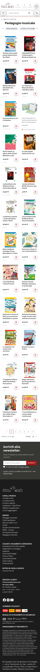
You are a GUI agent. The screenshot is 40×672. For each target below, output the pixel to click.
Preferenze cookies (9, 669)
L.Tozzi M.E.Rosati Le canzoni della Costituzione (29, 414)
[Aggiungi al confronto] (15, 42)
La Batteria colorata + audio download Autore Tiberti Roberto (10, 218)
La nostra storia (8, 501)
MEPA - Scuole (8, 530)
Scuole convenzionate (10, 528)
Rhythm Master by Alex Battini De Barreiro (9, 87)
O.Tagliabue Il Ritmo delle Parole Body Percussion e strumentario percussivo (10, 381)
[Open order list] (37, 13)
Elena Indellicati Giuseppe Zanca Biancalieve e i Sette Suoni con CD (10, 251)
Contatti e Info (7, 498)
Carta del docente (9, 559)
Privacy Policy (8, 473)
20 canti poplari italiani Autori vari (28, 152)
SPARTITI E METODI (9, 19)
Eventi (4, 525)
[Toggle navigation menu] (36, 6)
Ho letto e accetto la (17, 467)
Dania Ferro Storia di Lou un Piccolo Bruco (29, 250)
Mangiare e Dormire (9, 535)
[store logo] (7, 5)
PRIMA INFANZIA (11, 29)
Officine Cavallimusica (10, 508)
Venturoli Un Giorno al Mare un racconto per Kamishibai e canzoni (10, 316)
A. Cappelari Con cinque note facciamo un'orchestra (8, 349)
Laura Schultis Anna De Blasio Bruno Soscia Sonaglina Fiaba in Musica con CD (29, 218)
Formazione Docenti (10, 532)
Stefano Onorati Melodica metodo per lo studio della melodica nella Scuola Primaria (29, 283)
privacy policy (24, 467)
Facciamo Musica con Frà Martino (10, 119)
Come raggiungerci (9, 510)
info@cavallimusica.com (11, 582)
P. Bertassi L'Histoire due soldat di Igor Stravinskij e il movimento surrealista (10, 414)
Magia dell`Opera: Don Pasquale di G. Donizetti (28, 381)
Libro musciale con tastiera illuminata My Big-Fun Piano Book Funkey (29, 120)
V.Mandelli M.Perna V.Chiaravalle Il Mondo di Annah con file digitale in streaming (29, 55)
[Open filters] (3, 13)
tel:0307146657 (8, 584)
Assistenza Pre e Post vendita (13, 546)
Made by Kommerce (26, 669)
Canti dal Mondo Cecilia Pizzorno (8, 283)
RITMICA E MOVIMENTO (29, 29)
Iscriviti (31, 463)
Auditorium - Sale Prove (11, 506)
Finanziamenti (7, 563)
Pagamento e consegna (11, 549)
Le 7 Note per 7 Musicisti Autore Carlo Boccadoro (28, 87)
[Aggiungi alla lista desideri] (15, 38)
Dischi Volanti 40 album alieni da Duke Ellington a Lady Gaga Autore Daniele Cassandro (10, 153)
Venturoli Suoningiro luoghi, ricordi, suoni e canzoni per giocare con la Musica (29, 316)
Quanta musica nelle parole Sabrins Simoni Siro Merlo (10, 55)
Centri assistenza (8, 520)
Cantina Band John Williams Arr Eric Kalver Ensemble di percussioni (9, 186)
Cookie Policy (31, 667)
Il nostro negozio (8, 503)
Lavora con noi (8, 571)
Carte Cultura (7, 561)
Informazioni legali (9, 554)
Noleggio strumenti (9, 518)
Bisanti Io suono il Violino (28, 348)
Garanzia (5, 551)
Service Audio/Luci (9, 523)
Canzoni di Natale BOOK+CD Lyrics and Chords (29, 186)
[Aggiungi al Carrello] (16, 61)
